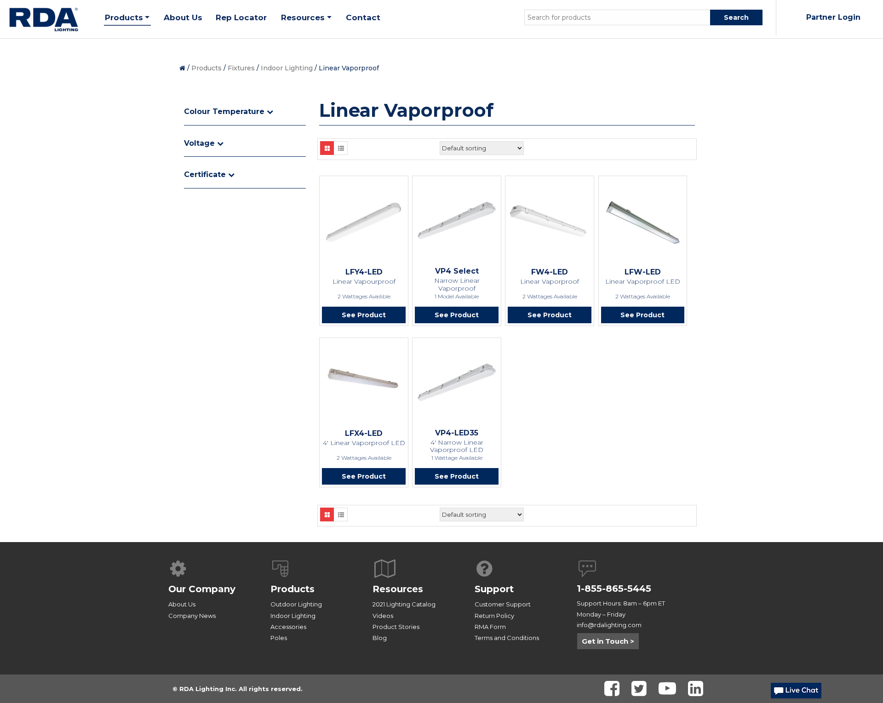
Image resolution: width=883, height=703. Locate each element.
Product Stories (396, 626)
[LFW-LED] (643, 221)
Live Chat (796, 693)
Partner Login (833, 17)
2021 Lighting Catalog (404, 604)
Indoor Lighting (287, 68)
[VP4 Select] (457, 220)
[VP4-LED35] (457, 382)
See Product (364, 315)
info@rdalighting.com (609, 625)
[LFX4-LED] (364, 382)
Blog (380, 637)
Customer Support (503, 604)
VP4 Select (457, 271)
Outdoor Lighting (296, 604)
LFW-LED (643, 272)
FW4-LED (549, 272)
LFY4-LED (364, 272)
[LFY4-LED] (364, 221)
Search (736, 17)
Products (206, 68)
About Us (181, 604)
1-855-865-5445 (614, 588)
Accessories (288, 626)
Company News (192, 615)
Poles (278, 637)
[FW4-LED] (549, 221)
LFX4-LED (364, 433)
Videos (383, 615)
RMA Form (490, 626)
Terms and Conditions (507, 637)
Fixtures (241, 68)
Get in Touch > (608, 641)
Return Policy (494, 615)
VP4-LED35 (456, 433)
